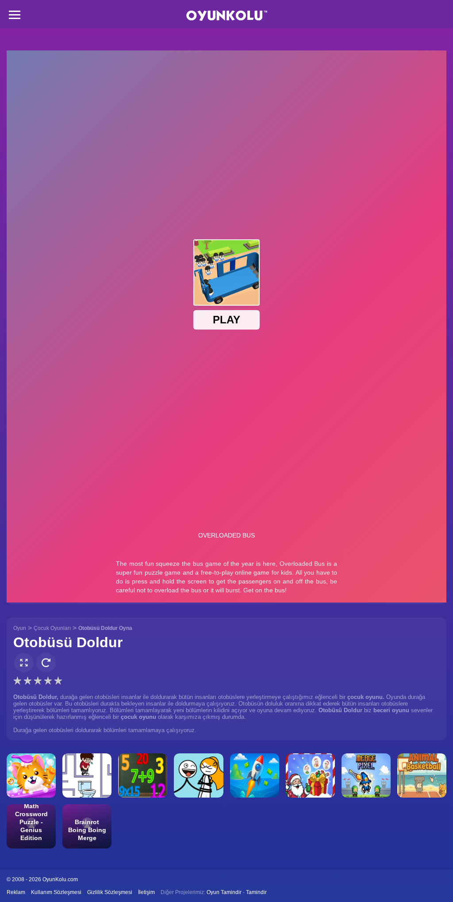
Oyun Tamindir (224, 892)
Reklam (16, 892)
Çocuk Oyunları (52, 628)
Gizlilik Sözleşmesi (109, 892)
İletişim (146, 892)
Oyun (19, 628)
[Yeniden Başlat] (46, 662)
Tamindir (256, 892)
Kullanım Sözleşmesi (56, 892)
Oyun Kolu (227, 15)
